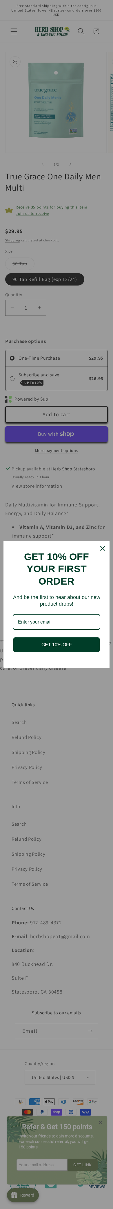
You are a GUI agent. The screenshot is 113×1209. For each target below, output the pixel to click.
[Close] (103, 548)
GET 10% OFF (56, 644)
